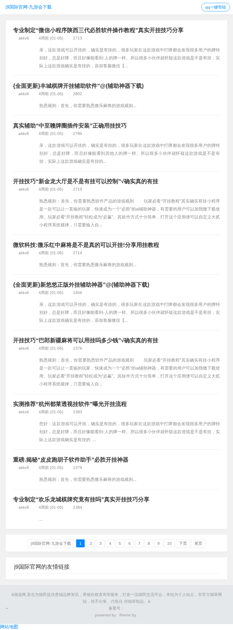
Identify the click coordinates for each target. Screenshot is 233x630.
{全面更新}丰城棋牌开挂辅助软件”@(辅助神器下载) (78, 86)
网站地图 (9, 626)
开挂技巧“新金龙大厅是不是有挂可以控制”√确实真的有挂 (85, 181)
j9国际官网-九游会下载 (29, 7)
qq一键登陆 (215, 7)
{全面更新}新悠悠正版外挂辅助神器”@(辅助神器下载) (81, 284)
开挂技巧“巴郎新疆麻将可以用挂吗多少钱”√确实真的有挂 (85, 340)
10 (169, 543)
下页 (183, 543)
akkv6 (23, 38)
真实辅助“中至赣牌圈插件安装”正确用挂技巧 (70, 125)
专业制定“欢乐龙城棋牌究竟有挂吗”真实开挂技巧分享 (81, 499)
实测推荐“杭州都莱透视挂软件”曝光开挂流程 (70, 404)
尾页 (198, 543)
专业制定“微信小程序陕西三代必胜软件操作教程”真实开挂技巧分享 (98, 30)
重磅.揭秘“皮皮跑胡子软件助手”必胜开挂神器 (70, 459)
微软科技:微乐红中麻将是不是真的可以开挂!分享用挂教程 (86, 245)
